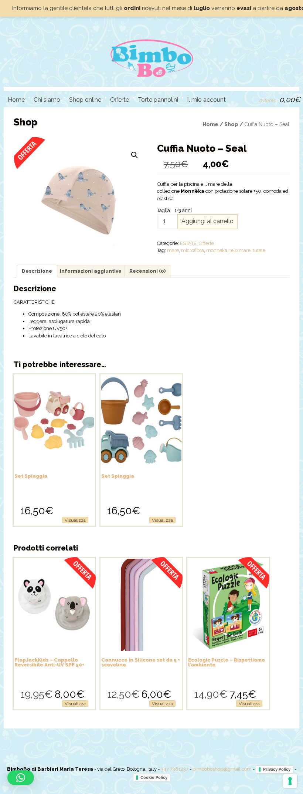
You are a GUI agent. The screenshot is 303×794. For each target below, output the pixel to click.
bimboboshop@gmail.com (222, 769)
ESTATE (188, 243)
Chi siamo (47, 99)
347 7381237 (174, 769)
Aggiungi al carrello (207, 221)
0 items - (279, 99)
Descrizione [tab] (37, 271)
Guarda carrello (250, 99)
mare (173, 250)
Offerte (119, 99)
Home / (213, 124)
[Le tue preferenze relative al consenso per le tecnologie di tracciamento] (290, 781)
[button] (134, 155)
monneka (216, 250)
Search (237, 99)
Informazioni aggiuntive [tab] (91, 271)
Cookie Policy (153, 777)
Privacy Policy (276, 769)
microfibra (192, 250)
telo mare (240, 250)
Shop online (85, 99)
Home (16, 99)
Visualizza (75, 520)
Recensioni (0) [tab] (147, 271)
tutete (259, 250)
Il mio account (206, 99)
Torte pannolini (158, 99)
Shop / (234, 124)
